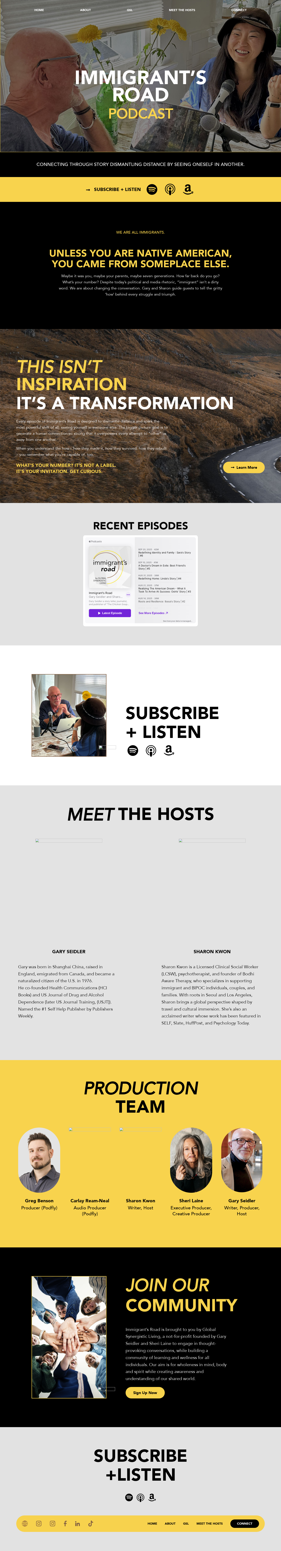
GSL (130, 10)
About (85, 10)
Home (39, 10)
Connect (239, 10)
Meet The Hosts (182, 10)
